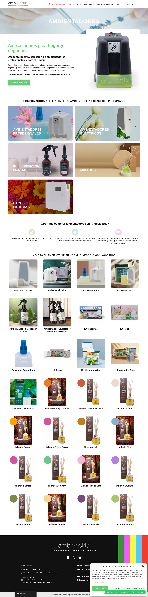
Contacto (118, 4)
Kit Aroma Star (124, 290)
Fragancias (73, 4)
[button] (144, 566)
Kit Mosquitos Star (91, 370)
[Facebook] (68, 557)
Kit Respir (57, 370)
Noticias (129, 4)
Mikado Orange (23, 447)
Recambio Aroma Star (23, 408)
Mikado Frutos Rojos (57, 447)
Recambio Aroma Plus (23, 370)
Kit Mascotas (91, 329)
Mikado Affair (91, 447)
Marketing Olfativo (88, 4)
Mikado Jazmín (125, 408)
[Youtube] (80, 557)
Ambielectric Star (23, 290)
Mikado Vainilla (57, 524)
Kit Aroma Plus (91, 290)
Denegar (117, 588)
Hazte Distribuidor (105, 4)
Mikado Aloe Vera (57, 486)
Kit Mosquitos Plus (125, 370)
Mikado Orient (23, 524)
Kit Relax (124, 329)
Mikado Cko (125, 447)
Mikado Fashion (23, 486)
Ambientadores (58, 4)
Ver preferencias (135, 588)
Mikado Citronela (125, 524)
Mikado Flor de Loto (91, 486)
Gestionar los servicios (100, 582)
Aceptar (100, 588)
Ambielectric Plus (57, 290)
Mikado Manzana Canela (90, 408)
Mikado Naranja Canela (57, 408)
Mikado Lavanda (124, 486)
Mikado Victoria (91, 524)
